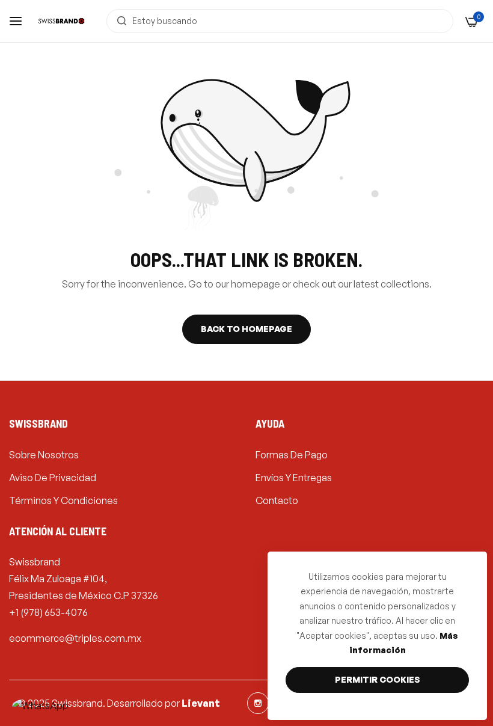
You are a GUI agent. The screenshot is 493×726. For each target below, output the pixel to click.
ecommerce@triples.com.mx (75, 638)
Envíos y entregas (294, 478)
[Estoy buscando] (118, 21)
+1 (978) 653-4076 (48, 612)
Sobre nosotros (44, 455)
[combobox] (279, 21)
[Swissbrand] (61, 21)
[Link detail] (258, 703)
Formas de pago (292, 455)
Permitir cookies (377, 679)
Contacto (277, 500)
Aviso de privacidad (52, 478)
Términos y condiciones (63, 500)
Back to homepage (246, 329)
